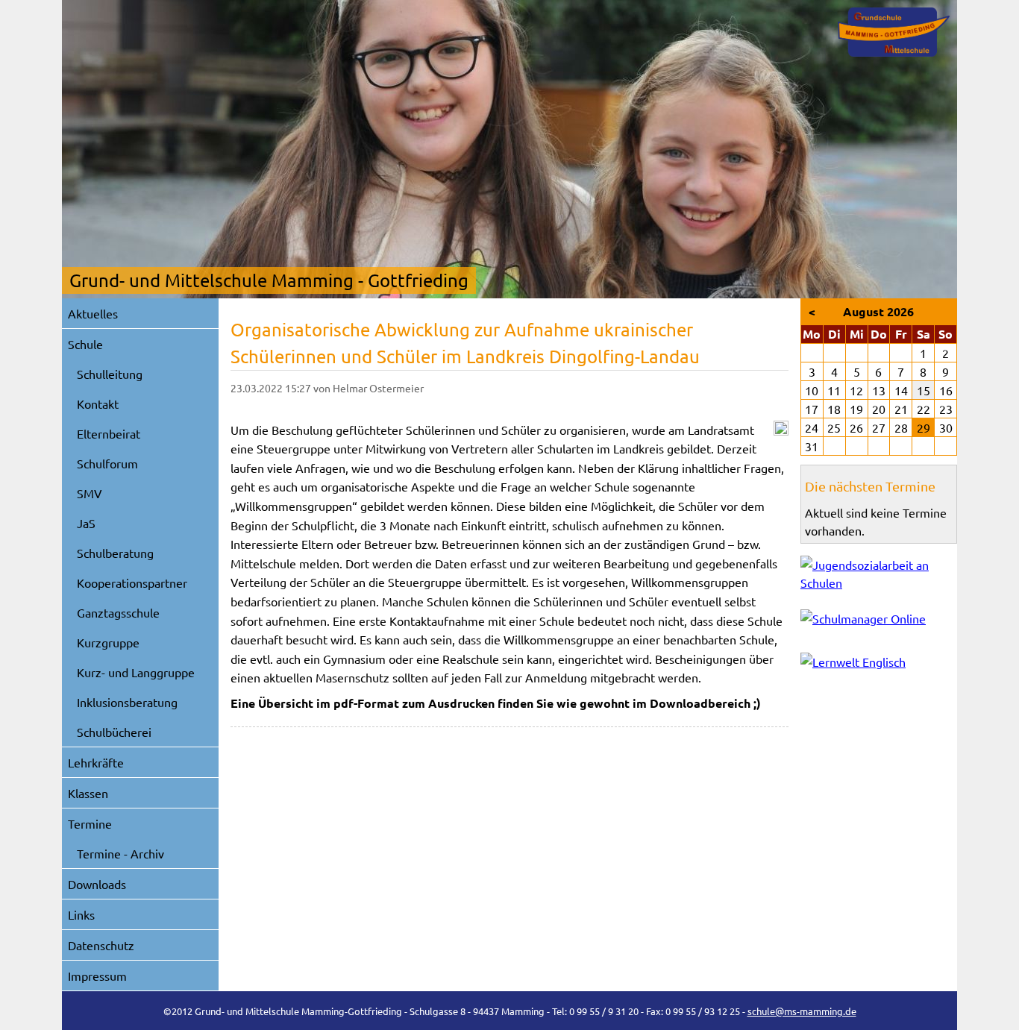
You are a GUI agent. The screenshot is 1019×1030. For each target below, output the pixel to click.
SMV (89, 493)
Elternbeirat (108, 433)
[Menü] (894, 32)
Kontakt (98, 403)
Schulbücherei (114, 731)
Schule (85, 343)
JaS (86, 522)
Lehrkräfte (96, 762)
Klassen (88, 792)
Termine (90, 823)
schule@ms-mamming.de (801, 1011)
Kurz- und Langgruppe (136, 672)
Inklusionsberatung (127, 701)
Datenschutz (101, 945)
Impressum (97, 975)
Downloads (97, 883)
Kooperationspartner (132, 582)
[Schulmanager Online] (878, 621)
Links (81, 914)
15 (923, 390)
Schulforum (107, 463)
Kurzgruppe (108, 642)
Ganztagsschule (118, 612)
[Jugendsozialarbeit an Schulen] (878, 573)
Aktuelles (93, 313)
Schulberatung (115, 552)
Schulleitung (109, 373)
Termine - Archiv (120, 853)
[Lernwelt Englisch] (878, 665)
